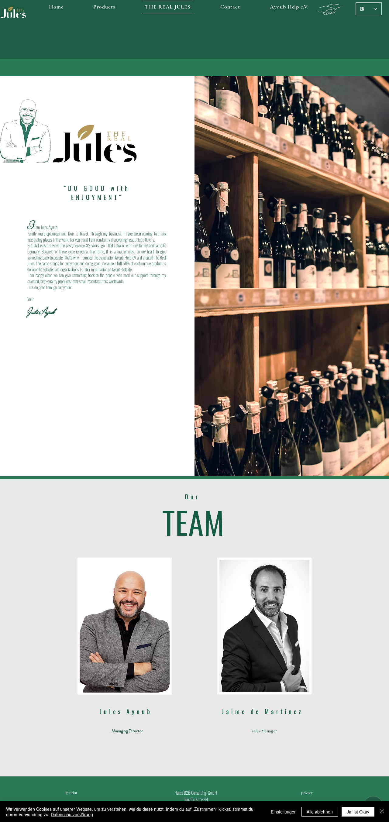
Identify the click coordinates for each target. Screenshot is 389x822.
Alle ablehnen (320, 812)
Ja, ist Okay (358, 812)
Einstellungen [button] (284, 812)
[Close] (381, 811)
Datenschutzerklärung (72, 814)
